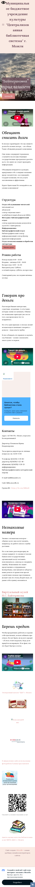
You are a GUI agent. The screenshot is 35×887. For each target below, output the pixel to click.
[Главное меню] (3, 24)
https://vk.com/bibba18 (20, 488)
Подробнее (17, 882)
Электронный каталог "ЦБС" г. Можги (17, 693)
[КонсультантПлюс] (17, 720)
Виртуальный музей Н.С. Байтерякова (15, 593)
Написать (16, 418)
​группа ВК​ (8, 96)
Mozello (20, 850)
